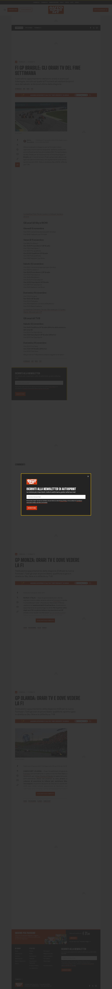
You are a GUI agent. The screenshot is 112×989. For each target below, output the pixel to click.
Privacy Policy (63, 500)
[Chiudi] (88, 476)
